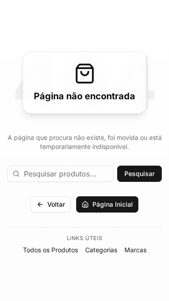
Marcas (135, 250)
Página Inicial (112, 204)
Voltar (56, 204)
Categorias (101, 250)
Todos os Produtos (50, 250)
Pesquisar (139, 173)
